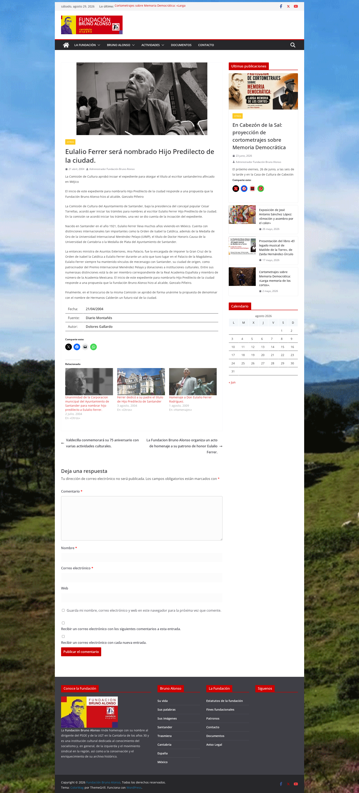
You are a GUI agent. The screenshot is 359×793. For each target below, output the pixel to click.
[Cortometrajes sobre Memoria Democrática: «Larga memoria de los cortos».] (242, 281)
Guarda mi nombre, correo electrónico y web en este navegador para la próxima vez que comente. (144, 610)
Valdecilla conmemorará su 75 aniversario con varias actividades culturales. (102, 443)
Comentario (71, 491)
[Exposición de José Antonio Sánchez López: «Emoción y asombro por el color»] (242, 219)
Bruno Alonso (118, 45)
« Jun (232, 382)
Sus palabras (166, 709)
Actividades (150, 45)
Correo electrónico (77, 568)
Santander (164, 727)
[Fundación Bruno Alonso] (66, 45)
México (162, 762)
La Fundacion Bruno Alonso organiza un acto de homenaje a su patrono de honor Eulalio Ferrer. (182, 446)
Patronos (212, 718)
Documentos (181, 45)
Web (64, 588)
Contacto (206, 45)
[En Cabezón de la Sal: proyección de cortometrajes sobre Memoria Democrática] (263, 91)
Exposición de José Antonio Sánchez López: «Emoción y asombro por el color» (276, 216)
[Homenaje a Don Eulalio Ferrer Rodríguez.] (193, 381)
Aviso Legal (214, 745)
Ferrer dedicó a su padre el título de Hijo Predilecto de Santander (140, 399)
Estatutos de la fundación (224, 701)
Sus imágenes (167, 718)
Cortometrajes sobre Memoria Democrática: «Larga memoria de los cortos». (275, 278)
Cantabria (164, 745)
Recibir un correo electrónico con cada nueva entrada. (103, 642)
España (162, 753)
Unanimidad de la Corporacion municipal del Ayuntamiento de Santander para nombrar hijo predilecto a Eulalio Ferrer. (87, 403)
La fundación (85, 45)
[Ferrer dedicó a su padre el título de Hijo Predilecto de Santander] (141, 381)
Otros (70, 141)
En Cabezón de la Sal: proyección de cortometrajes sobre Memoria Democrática (259, 136)
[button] (98, 45)
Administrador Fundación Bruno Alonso (112, 169)
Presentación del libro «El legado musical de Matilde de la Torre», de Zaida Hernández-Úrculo (277, 247)
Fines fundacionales (220, 709)
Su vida (162, 701)
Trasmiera (164, 736)
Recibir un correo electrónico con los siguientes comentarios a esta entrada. (121, 629)
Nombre (69, 548)
